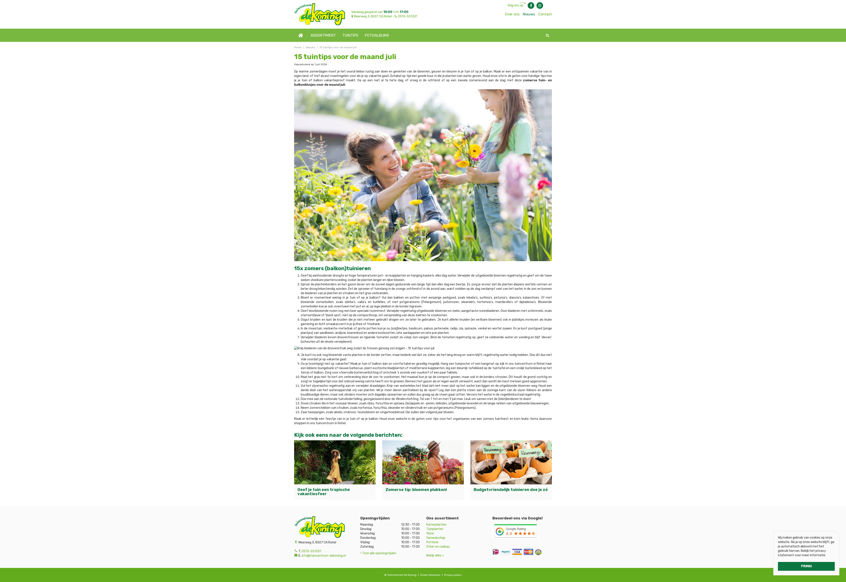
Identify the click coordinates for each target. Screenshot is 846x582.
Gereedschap (435, 538)
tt (539, 5)
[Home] (300, 35)
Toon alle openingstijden (379, 553)
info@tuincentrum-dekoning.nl (324, 556)
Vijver (430, 533)
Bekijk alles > (435, 555)
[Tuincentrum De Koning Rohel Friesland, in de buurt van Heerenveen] (319, 14)
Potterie (432, 542)
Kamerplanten (436, 524)
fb (531, 5)
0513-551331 (407, 16)
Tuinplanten (434, 529)
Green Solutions (430, 574)
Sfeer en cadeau (438, 547)
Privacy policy (453, 574)
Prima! (806, 566)
